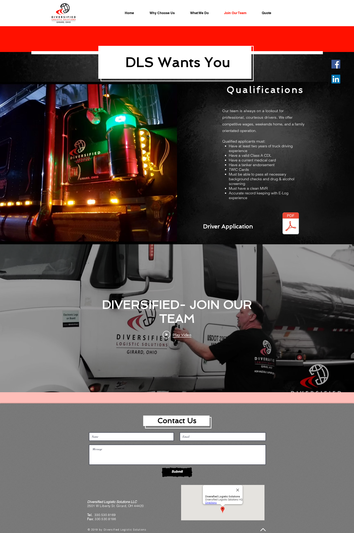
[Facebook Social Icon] (335, 64)
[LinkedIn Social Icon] (335, 79)
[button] (204, 13)
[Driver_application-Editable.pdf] (290, 224)
